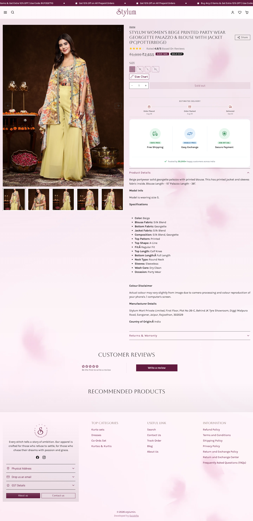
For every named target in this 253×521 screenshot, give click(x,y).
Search (151, 429)
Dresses (96, 435)
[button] (5, 12)
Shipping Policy (212, 440)
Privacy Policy (211, 446)
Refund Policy (211, 429)
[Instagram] (44, 457)
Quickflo (134, 515)
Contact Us (154, 435)
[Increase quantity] (146, 85)
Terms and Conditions (217, 435)
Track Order (154, 440)
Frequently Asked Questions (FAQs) (224, 462)
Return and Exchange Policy (220, 451)
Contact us (58, 495)
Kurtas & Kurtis (101, 446)
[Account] (232, 12)
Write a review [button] (157, 367)
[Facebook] (37, 457)
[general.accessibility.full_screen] (119, 29)
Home (132, 27)
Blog (150, 446)
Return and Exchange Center (221, 457)
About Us (152, 451)
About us (23, 495)
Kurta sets (97, 429)
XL (155, 69)
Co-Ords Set (98, 440)
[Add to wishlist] (118, 205)
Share (244, 37)
